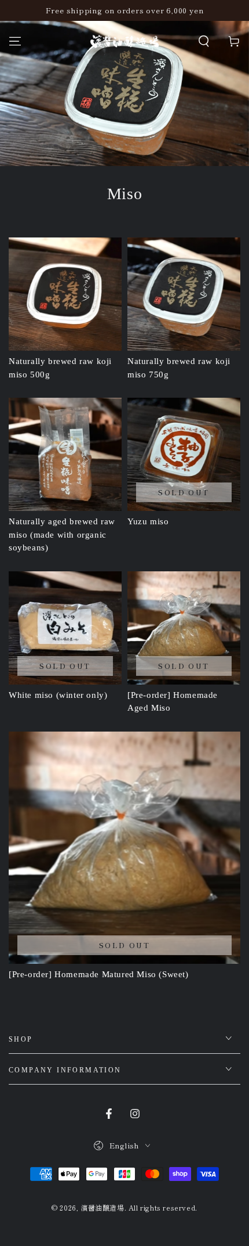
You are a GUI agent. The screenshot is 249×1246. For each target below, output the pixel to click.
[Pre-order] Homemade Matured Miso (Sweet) (99, 974)
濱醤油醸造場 (102, 1207)
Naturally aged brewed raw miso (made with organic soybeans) (62, 534)
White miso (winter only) (58, 695)
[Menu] (15, 41)
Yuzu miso (148, 521)
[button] (204, 41)
